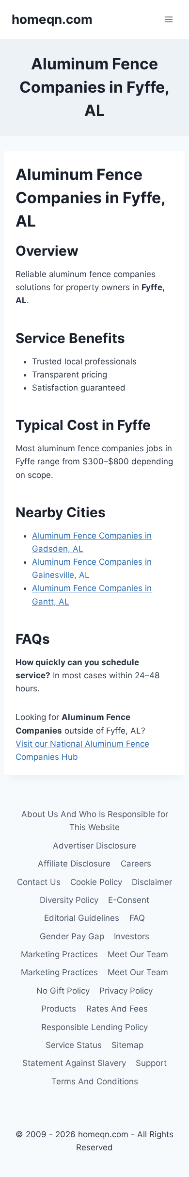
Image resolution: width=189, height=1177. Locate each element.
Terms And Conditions (94, 1081)
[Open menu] (168, 19)
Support (151, 1063)
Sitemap (127, 1045)
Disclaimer (152, 882)
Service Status (74, 1045)
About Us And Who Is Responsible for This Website (94, 820)
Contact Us (39, 882)
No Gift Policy (63, 991)
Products (58, 1009)
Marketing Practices (59, 954)
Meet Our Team (138, 954)
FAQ (137, 918)
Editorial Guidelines (81, 918)
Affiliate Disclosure (74, 863)
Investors (131, 936)
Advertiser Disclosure (94, 845)
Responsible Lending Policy (94, 1027)
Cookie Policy (96, 882)
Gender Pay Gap (72, 936)
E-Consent (128, 900)
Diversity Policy (69, 900)
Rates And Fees (117, 1009)
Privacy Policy (126, 991)
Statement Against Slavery (74, 1063)
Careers (136, 863)
